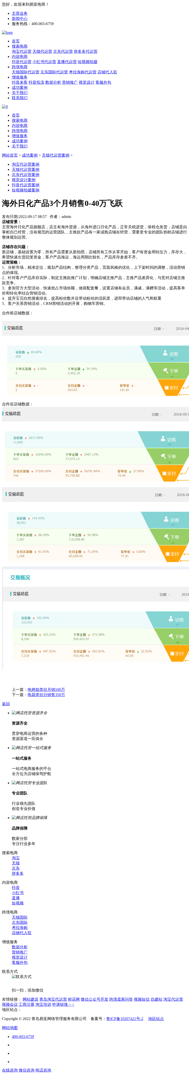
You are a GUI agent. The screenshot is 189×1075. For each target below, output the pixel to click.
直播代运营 (67, 62)
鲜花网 (74, 999)
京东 (16, 868)
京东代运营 (63, 51)
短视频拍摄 (87, 62)
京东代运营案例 (25, 175)
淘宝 (16, 858)
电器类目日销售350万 (46, 695)
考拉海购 (20, 928)
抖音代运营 (22, 62)
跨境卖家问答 (121, 999)
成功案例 (20, 87)
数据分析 (53, 82)
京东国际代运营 (54, 72)
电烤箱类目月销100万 (46, 689)
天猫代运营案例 (55, 155)
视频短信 (142, 999)
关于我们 (20, 93)
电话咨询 (43, 1070)
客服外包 (103, 82)
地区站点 (156, 1019)
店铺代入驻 (107, 72)
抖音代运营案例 (25, 185)
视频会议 (10, 1004)
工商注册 (26, 1004)
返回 (6, 704)
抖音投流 (36, 82)
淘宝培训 (43, 1004)
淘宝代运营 (22, 51)
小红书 (18, 893)
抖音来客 (20, 82)
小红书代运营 (44, 62)
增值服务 (20, 77)
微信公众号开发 (94, 999)
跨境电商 (20, 67)
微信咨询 (26, 1070)
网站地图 (10, 1028)
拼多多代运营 (85, 51)
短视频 (18, 903)
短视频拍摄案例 (25, 190)
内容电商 (20, 56)
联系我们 (20, 98)
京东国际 (20, 922)
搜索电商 (20, 46)
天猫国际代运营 (25, 72)
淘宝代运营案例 (25, 164)
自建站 (156, 999)
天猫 (16, 863)
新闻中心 (20, 18)
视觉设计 (86, 82)
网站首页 (10, 155)
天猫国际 (20, 917)
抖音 (16, 888)
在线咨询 (10, 1070)
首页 (16, 41)
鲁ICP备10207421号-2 (124, 1019)
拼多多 (18, 873)
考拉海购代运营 (82, 72)
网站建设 (30, 999)
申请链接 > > (63, 1004)
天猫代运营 (42, 51)
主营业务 (20, 13)
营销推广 (70, 82)
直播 (16, 898)
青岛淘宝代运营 (53, 999)
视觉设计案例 (23, 180)
